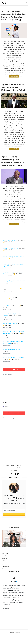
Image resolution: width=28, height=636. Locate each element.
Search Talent (5, 553)
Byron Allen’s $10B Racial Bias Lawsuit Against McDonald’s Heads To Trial (13, 87)
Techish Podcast (5, 568)
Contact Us (4, 558)
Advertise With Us (6, 566)
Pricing (3, 560)
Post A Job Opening (6, 551)
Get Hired (4, 555)
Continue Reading (14, 76)
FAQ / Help (4, 556)
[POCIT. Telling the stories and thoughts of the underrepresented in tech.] (4, 2)
